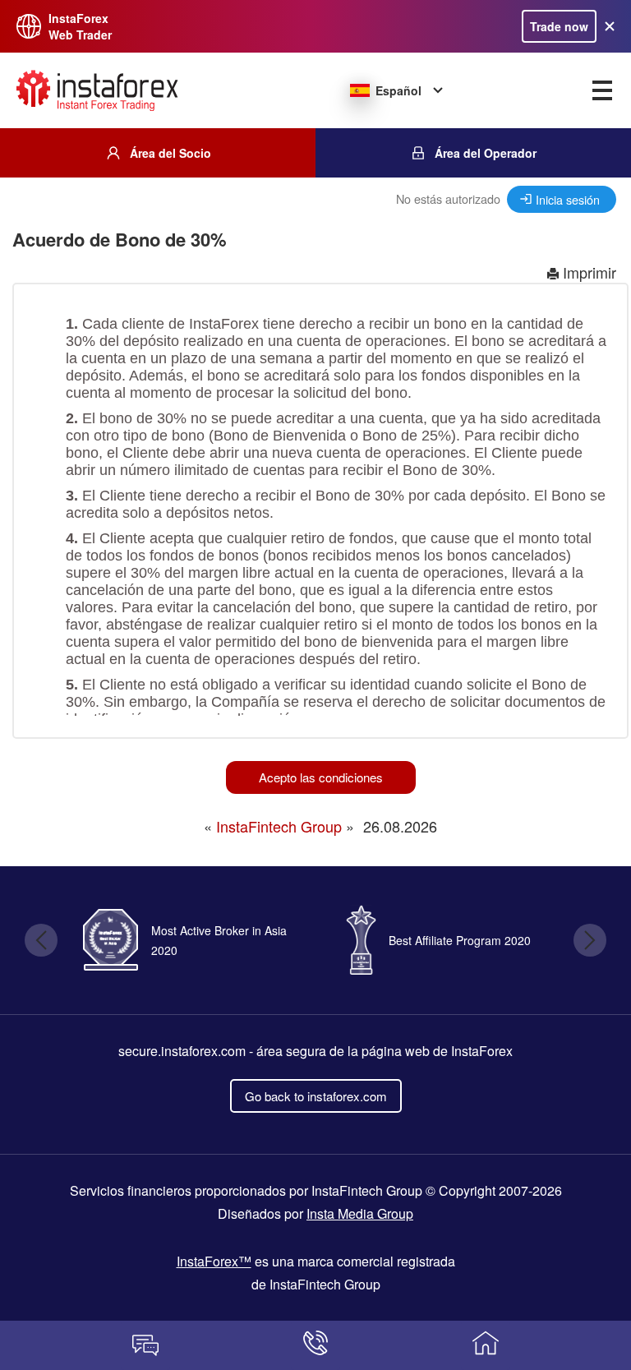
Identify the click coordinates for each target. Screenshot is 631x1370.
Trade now (559, 26)
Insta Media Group (359, 1213)
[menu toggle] (602, 90)
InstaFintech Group (279, 826)
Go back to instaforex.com (316, 1096)
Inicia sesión (568, 199)
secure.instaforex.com (182, 1050)
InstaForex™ (214, 1261)
